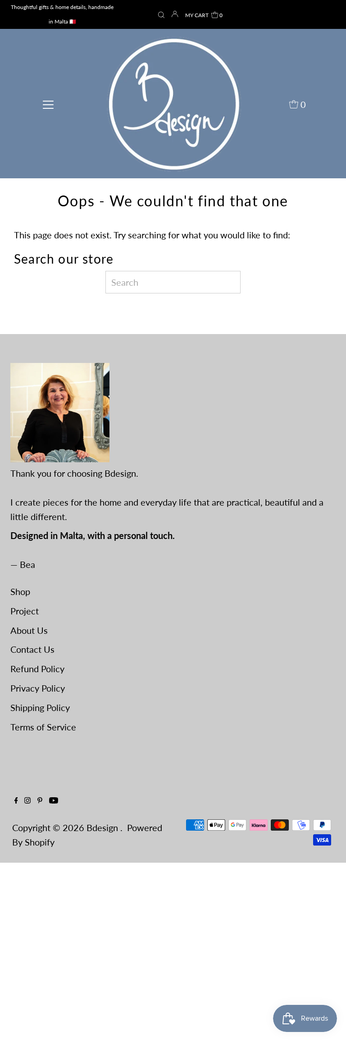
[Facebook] (16, 800)
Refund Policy (37, 668)
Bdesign (103, 827)
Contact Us (32, 649)
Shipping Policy (40, 707)
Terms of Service (43, 726)
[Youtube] (53, 800)
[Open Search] (161, 15)
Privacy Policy (37, 688)
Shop (20, 591)
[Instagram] (27, 800)
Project (24, 610)
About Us (29, 630)
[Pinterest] (40, 800)
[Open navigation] (48, 103)
